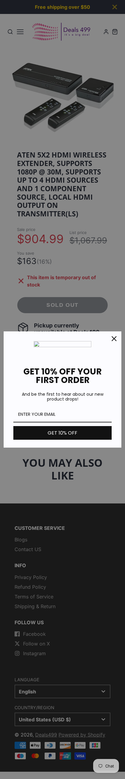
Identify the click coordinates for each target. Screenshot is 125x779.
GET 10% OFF (62, 432)
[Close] (114, 338)
